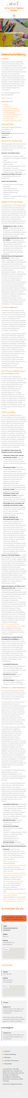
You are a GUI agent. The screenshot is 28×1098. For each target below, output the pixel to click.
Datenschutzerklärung (10, 1054)
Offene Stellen (8, 1063)
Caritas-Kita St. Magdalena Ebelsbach (14, 9)
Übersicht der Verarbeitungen (10, 108)
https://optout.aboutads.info (9, 624)
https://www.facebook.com (10, 861)
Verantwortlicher (7, 106)
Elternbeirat (7, 1057)
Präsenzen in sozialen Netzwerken (12, 120)
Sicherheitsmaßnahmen (9, 112)
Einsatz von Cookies (8, 118)
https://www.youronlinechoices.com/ (11, 626)
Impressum (7, 1051)
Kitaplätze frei (7, 1033)
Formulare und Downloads (11, 1060)
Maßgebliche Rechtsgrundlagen (11, 110)
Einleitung (5, 104)
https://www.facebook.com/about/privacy (14, 865)
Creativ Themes (14, 1095)
